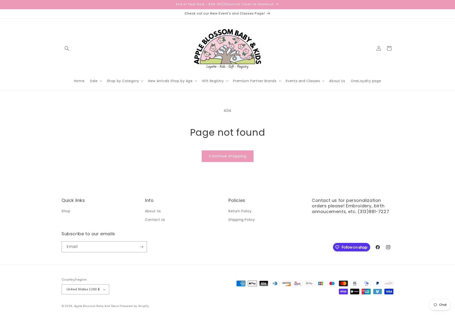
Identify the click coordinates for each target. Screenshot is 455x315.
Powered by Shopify (134, 306)
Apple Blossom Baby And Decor (97, 306)
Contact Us (155, 219)
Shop (66, 211)
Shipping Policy (241, 219)
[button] (67, 48)
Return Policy (240, 211)
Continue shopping (227, 155)
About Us (153, 211)
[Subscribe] (141, 246)
